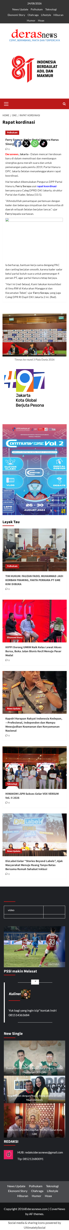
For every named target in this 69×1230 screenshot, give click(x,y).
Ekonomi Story (16, 14)
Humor (31, 20)
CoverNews (57, 1209)
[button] (6, 103)
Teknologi (51, 9)
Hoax (41, 20)
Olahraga (33, 14)
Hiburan (58, 14)
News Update (20, 9)
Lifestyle (46, 14)
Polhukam (37, 9)
